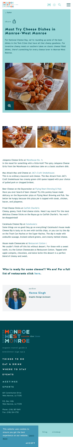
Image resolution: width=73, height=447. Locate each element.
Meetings (10, 381)
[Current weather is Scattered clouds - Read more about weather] (54, 4)
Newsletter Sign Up (12, 352)
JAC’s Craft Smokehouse (43, 173)
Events (8, 374)
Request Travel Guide (13, 348)
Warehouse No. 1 (34, 160)
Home (9, 12)
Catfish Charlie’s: (32, 208)
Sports (8, 387)
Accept (30, 443)
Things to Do (13, 359)
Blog (45, 432)
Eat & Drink (12, 364)
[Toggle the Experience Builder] (49, 4)
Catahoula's (31, 224)
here (37, 273)
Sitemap (56, 432)
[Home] (10, 4)
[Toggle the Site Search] (59, 4)
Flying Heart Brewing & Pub (48, 189)
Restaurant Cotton (37, 243)
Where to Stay (14, 369)
